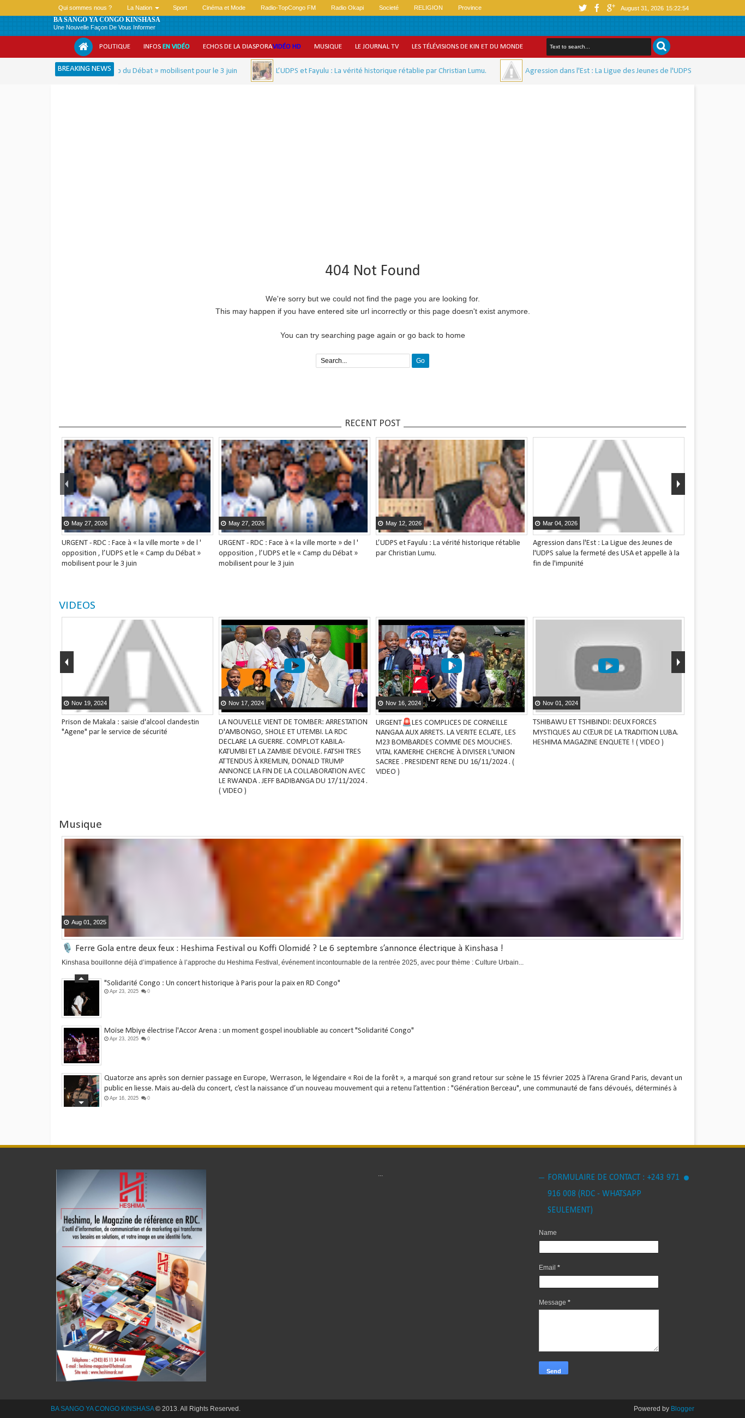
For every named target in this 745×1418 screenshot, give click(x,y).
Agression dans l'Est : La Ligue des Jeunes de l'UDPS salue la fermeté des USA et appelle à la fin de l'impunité (606, 553)
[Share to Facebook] (176, 525)
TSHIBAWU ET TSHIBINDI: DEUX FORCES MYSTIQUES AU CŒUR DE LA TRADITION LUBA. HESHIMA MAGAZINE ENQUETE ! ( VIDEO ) (605, 732)
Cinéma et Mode (223, 7)
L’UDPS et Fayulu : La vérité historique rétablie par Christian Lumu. (334, 71)
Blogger (682, 1409)
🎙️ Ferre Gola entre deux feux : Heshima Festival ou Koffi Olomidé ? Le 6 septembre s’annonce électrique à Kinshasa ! (282, 948)
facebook (597, 8)
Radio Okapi (347, 7)
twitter (582, 8)
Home (83, 47)
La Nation (139, 7)
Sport (180, 7)
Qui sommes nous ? (85, 7)
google (611, 8)
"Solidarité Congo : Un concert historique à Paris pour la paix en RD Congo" (222, 983)
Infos (166, 46)
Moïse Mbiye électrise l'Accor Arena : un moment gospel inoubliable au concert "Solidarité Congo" (259, 1031)
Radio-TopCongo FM (288, 7)
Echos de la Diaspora (252, 46)
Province (470, 7)
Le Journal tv (377, 46)
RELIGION (428, 7)
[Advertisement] (372, 169)
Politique (114, 46)
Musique (328, 46)
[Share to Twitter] (189, 525)
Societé (389, 7)
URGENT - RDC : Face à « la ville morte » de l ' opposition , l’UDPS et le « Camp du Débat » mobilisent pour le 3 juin (131, 553)
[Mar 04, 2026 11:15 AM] (464, 70)
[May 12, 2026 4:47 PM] (215, 70)
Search (661, 46)
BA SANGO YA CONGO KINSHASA (106, 19)
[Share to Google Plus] (203, 525)
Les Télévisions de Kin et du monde (467, 46)
